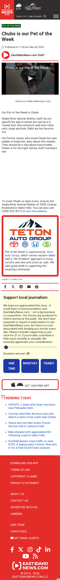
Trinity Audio (33, 101)
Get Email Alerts (26, 538)
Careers (16, 514)
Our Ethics (18, 531)
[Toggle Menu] (56, 16)
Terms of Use (20, 469)
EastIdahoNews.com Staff (27, 55)
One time (11, 365)
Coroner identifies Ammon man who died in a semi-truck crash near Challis (32, 415)
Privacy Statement (24, 483)
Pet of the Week (11, 26)
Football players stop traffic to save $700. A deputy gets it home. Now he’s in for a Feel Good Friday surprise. (32, 444)
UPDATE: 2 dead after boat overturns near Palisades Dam (31, 406)
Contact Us (19, 500)
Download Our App (24, 463)
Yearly (49, 363)
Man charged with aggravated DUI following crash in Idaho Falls (29, 433)
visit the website (36, 211)
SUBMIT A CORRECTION (12, 279)
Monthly (30, 363)
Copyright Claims (23, 476)
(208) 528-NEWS (34, 16)
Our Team (17, 524)
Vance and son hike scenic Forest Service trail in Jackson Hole (29, 424)
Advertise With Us (24, 507)
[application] (30, 79)
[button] (30, 78)
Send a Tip (21, 16)
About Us (17, 494)
